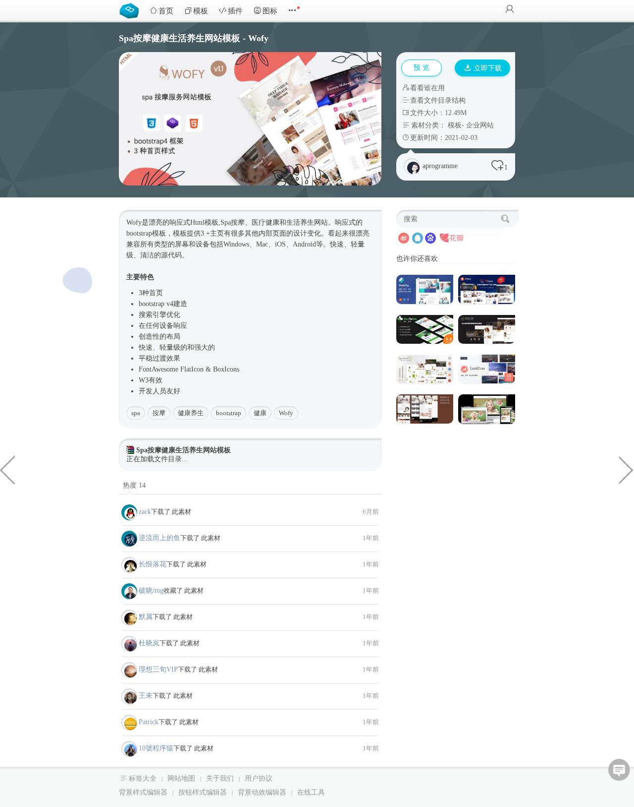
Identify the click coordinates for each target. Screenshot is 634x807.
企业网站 (480, 125)
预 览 (421, 67)
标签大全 (143, 778)
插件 (235, 11)
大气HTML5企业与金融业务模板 (626, 469)
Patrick (148, 722)
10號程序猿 (156, 748)
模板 (200, 11)
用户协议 (258, 778)
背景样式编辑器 (143, 792)
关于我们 (220, 778)
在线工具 (311, 792)
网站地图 (181, 778)
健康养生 (191, 413)
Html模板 (204, 222)
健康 (260, 413)
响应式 (179, 222)
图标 (270, 11)
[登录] (509, 10)
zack (145, 511)
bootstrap (228, 413)
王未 (146, 695)
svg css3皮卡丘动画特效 (7, 469)
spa (135, 413)
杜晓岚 (149, 643)
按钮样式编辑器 (202, 792)
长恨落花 (152, 564)
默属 (146, 617)
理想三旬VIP (158, 669)
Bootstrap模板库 (131, 10)
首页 (165, 11)
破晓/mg (151, 590)
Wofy (286, 413)
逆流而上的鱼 (159, 538)
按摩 (159, 413)
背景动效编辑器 (262, 792)
